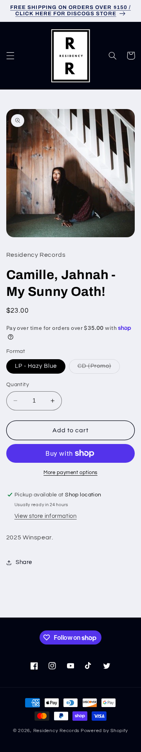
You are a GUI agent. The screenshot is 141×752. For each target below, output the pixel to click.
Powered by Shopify (104, 731)
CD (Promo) (99, 368)
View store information (45, 516)
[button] (10, 55)
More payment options (70, 472)
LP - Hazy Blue (36, 366)
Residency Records (56, 731)
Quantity (17, 384)
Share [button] (24, 562)
